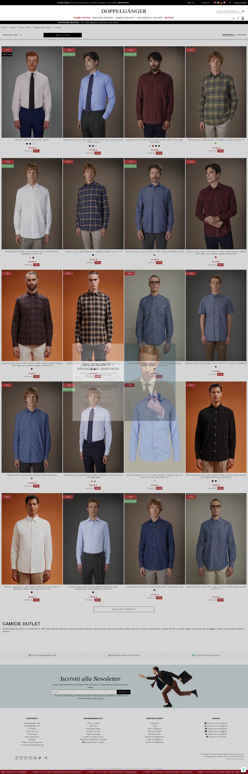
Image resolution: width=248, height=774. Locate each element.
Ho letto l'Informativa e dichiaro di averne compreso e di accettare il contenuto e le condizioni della (99, 392)
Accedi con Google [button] (99, 409)
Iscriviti (113, 384)
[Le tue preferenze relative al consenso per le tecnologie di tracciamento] (243, 769)
